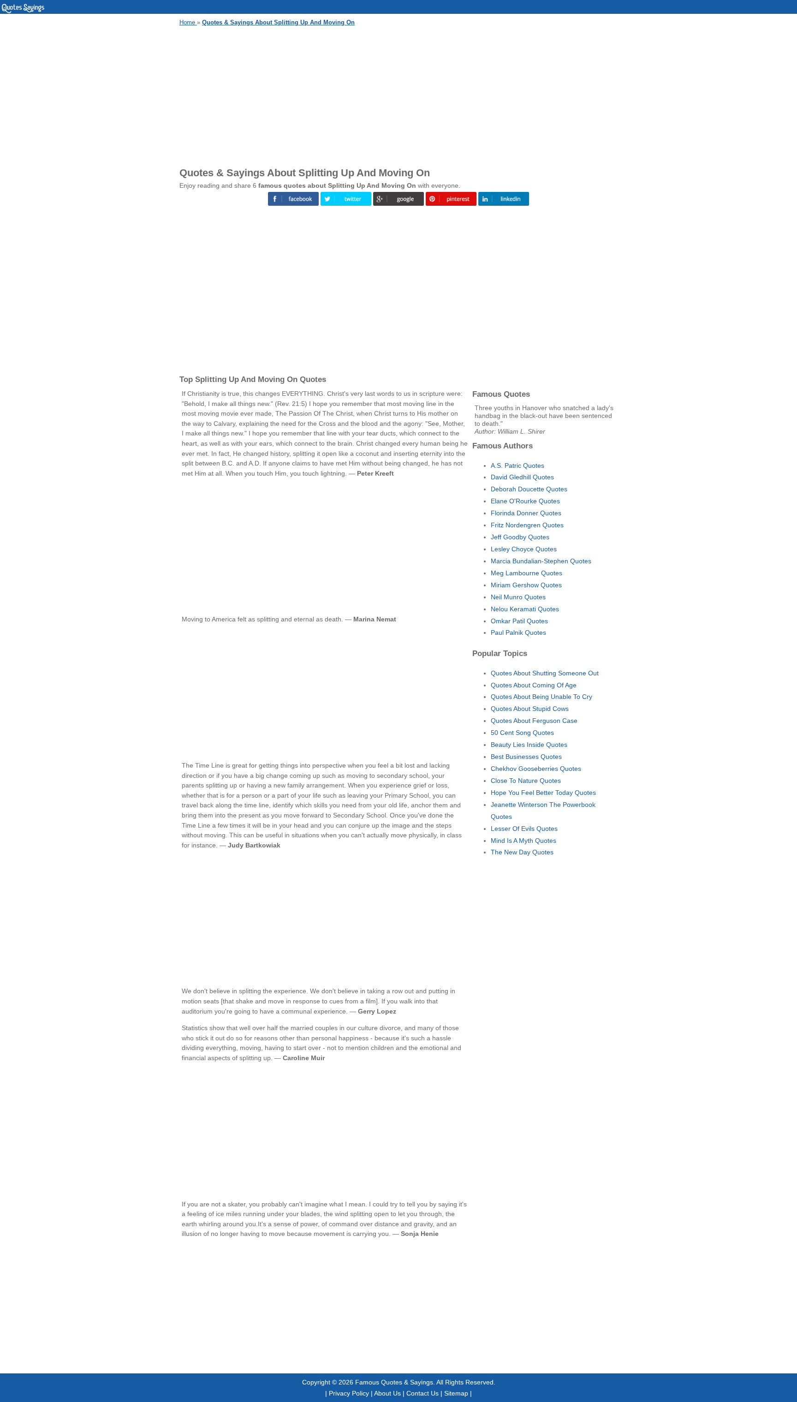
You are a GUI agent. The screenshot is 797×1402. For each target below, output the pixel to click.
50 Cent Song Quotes (522, 732)
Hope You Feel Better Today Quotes (543, 792)
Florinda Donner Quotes (526, 513)
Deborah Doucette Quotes (529, 489)
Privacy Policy (349, 1393)
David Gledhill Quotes (522, 477)
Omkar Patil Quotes (519, 621)
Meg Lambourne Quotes (526, 573)
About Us (387, 1393)
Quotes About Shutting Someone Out (545, 673)
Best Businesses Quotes (526, 756)
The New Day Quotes (522, 852)
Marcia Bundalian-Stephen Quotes (541, 561)
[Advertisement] (398, 95)
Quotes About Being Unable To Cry (541, 696)
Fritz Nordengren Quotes (527, 525)
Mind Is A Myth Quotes (523, 840)
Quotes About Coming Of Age (534, 685)
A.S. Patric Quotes (517, 465)
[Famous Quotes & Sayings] (23, 11)
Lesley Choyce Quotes (524, 549)
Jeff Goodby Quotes (520, 537)
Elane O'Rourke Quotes (525, 501)
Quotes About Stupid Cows (530, 708)
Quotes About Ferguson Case (534, 720)
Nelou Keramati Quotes (525, 609)
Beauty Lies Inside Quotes (529, 744)
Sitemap (456, 1393)
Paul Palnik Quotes (518, 632)
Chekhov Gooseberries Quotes (536, 768)
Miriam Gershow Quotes (526, 585)
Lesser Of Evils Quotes (524, 828)
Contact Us (422, 1393)
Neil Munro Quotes (518, 597)
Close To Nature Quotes (526, 780)
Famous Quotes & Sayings (394, 1382)
